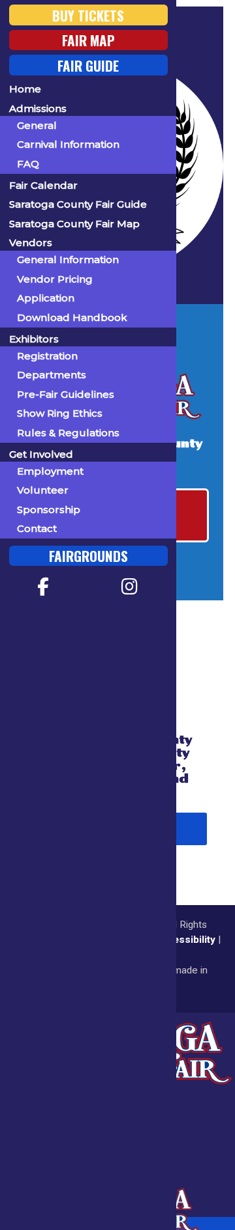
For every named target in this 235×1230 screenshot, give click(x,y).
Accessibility (183, 939)
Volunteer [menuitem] (43, 490)
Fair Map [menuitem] (88, 40)
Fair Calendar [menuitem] (43, 185)
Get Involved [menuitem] (41, 454)
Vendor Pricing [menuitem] (55, 279)
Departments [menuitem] (51, 375)
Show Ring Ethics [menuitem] (59, 413)
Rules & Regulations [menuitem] (68, 432)
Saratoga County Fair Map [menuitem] (74, 223)
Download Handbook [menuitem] (72, 317)
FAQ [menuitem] (28, 164)
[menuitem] (43, 587)
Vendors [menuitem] (30, 242)
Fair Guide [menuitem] (88, 65)
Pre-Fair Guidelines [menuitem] (65, 394)
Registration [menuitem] (47, 356)
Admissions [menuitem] (38, 108)
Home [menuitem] (25, 89)
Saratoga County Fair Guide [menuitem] (78, 204)
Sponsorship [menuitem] (48, 509)
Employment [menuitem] (50, 471)
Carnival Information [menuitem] (68, 144)
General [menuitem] (37, 125)
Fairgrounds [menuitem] (88, 556)
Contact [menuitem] (37, 528)
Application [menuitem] (45, 298)
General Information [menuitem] (68, 259)
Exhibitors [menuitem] (34, 339)
